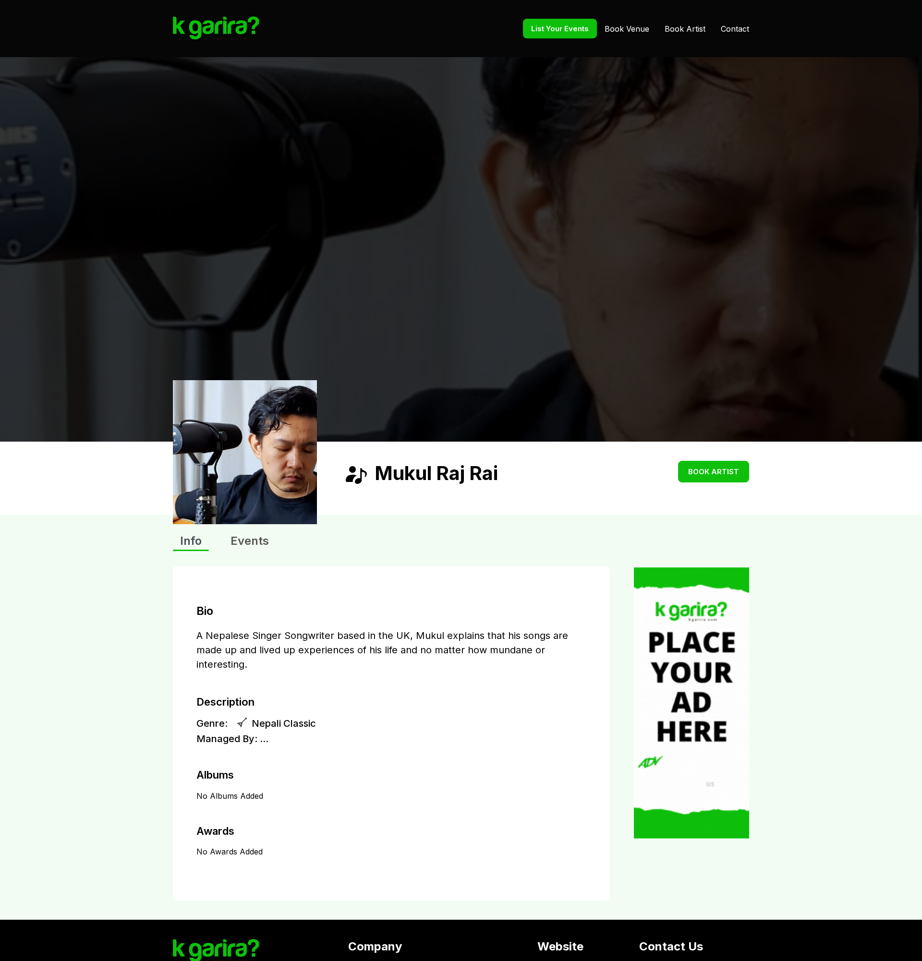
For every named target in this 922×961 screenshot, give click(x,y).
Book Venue (627, 29)
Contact (735, 29)
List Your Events (560, 28)
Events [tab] (249, 541)
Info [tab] (191, 541)
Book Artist (685, 29)
